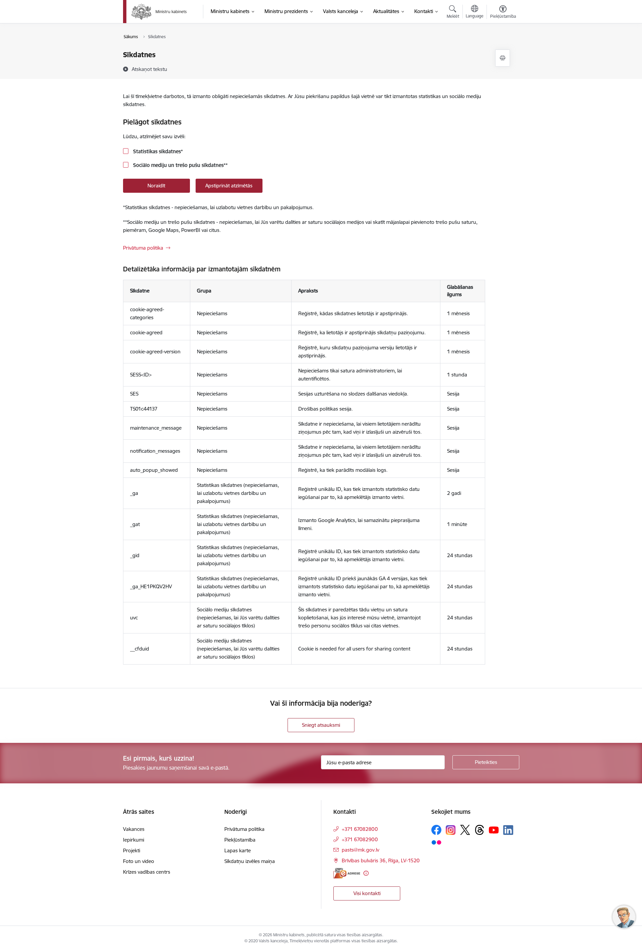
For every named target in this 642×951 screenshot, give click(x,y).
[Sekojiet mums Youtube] (494, 830)
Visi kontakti (367, 893)
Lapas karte (237, 850)
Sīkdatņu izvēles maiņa (249, 861)
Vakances (133, 829)
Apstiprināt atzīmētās (228, 185)
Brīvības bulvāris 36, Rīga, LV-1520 (381, 860)
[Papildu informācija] (365, 873)
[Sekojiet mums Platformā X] (465, 830)
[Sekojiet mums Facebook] (436, 830)
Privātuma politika (143, 248)
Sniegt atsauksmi (321, 725)
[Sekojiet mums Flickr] (436, 842)
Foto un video (138, 861)
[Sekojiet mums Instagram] (451, 830)
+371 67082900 (360, 839)
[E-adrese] (346, 873)
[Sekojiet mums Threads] (479, 830)
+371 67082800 (360, 829)
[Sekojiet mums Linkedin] (508, 830)
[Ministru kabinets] (159, 12)
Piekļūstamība (239, 840)
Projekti (131, 850)
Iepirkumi (133, 840)
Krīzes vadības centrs (146, 872)
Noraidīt (156, 185)
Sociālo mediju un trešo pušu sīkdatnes (180, 165)
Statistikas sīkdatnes (157, 151)
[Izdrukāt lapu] (503, 58)
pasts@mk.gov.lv (360, 850)
